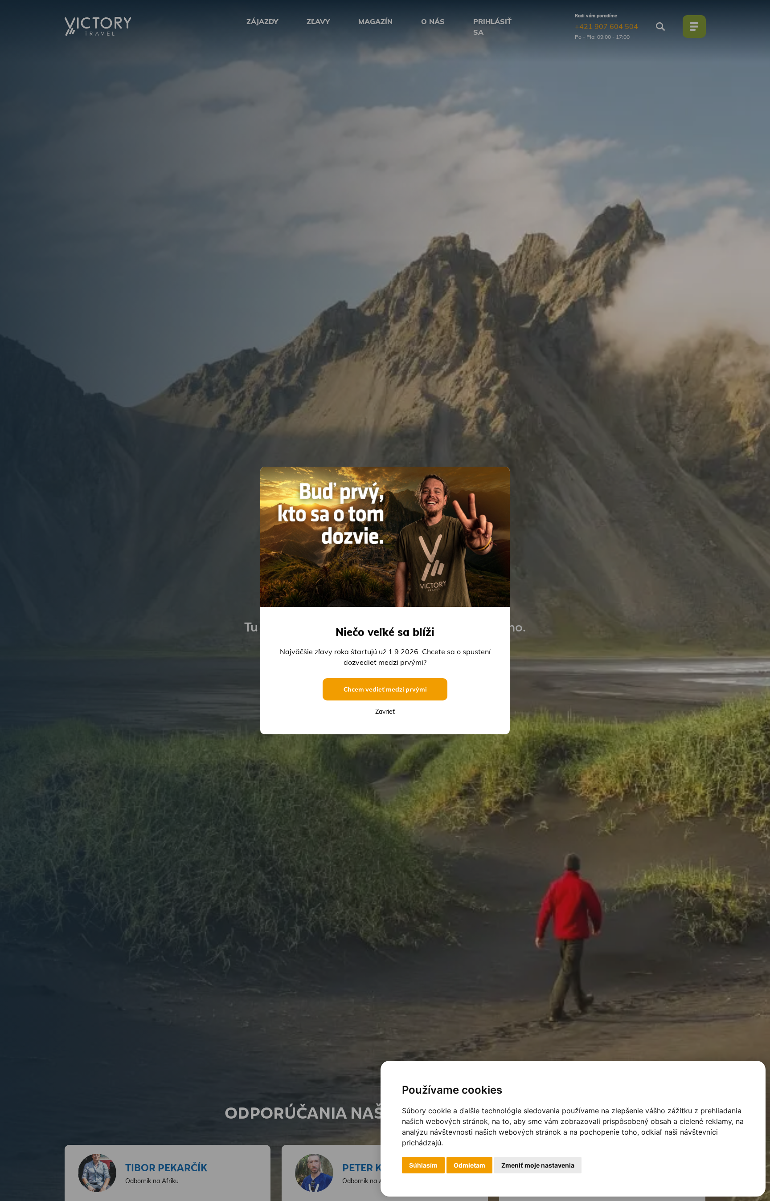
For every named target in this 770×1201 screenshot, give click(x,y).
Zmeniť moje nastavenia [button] (537, 1165)
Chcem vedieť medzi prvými (385, 689)
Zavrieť (385, 712)
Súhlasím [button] (423, 1165)
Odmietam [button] (469, 1165)
